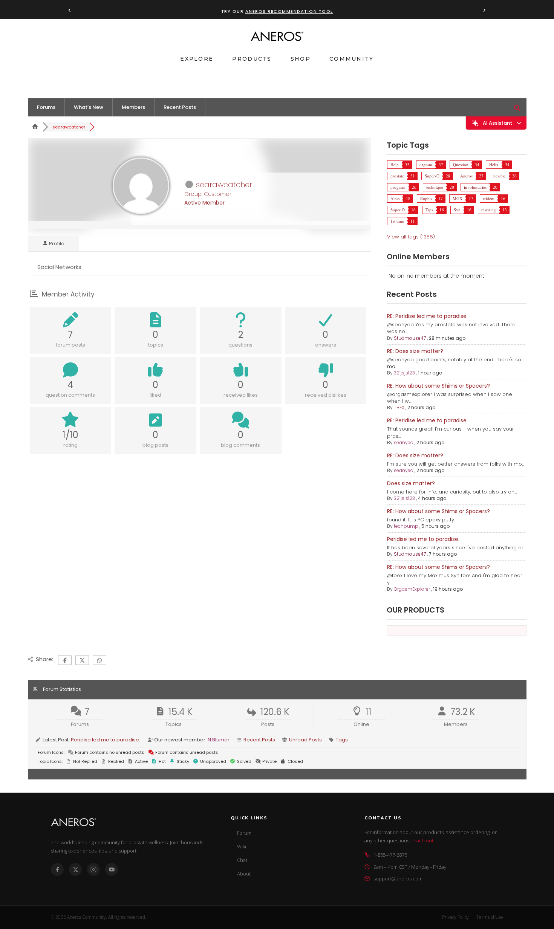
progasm (398, 187)
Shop (301, 58)
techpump (406, 526)
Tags (342, 739)
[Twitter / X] (75, 869)
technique (434, 187)
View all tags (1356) (411, 236)
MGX (457, 198)
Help (394, 164)
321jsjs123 (404, 373)
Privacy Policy (455, 917)
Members (133, 107)
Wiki (241, 846)
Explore (196, 58)
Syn (457, 209)
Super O (397, 209)
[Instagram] (93, 869)
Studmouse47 (410, 338)
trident (488, 198)
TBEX (399, 407)
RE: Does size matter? (415, 351)
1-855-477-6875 (390, 854)
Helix (494, 164)
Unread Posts (305, 739)
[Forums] (35, 127)
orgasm (425, 164)
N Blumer (219, 739)
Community (351, 58)
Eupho (426, 198)
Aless (394, 198)
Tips (429, 209)
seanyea (403, 442)
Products (251, 58)
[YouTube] (111, 869)
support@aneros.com (397, 878)
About (244, 873)
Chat (242, 860)
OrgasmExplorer (412, 589)
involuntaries (475, 187)
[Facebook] (57, 869)
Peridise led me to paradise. (423, 539)
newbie (499, 176)
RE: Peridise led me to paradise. (427, 316)
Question (460, 164)
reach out (422, 840)
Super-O (432, 176)
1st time (397, 221)
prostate (397, 176)
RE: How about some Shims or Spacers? (438, 386)
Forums (46, 107)
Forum (244, 833)
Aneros (466, 176)
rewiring (488, 209)
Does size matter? (411, 483)
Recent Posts (180, 107)
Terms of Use (489, 917)
